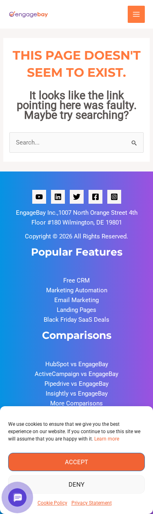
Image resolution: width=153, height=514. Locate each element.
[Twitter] (77, 197)
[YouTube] (39, 197)
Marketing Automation (76, 290)
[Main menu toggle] (136, 14)
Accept (76, 462)
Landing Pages (76, 310)
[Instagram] (114, 197)
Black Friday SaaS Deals (76, 319)
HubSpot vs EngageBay (76, 364)
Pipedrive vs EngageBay (76, 383)
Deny (76, 484)
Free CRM (76, 280)
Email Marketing (76, 300)
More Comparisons (76, 403)
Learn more (106, 439)
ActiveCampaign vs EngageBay (76, 374)
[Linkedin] (58, 197)
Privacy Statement (91, 503)
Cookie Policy (52, 503)
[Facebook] (95, 197)
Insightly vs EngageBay (77, 393)
